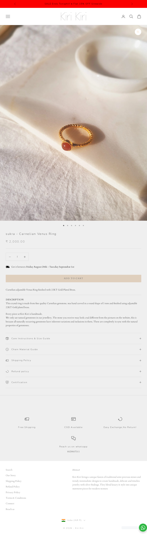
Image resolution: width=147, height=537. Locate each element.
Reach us (10, 509)
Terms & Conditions (16, 498)
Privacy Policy (13, 492)
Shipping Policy (14, 481)
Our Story (11, 475)
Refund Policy (13, 486)
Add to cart (73, 278)
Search (9, 469)
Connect (10, 503)
